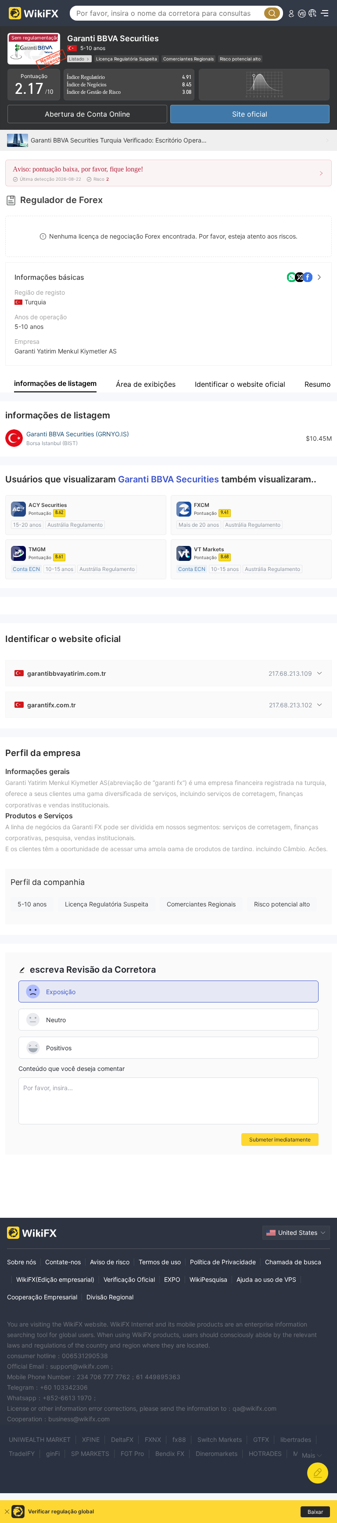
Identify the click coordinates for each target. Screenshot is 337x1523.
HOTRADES (265, 1453)
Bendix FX (169, 1453)
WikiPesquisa (208, 1279)
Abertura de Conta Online (87, 114)
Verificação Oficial (129, 1279)
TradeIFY (22, 1453)
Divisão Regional (109, 1297)
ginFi (53, 1453)
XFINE (91, 1439)
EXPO (172, 1279)
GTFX (261, 1439)
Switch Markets (219, 1439)
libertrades (295, 1439)
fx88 (179, 1439)
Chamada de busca (293, 1262)
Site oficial (249, 114)
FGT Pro (132, 1453)
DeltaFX (122, 1439)
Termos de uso (160, 1262)
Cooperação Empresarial (42, 1297)
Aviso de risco (109, 1262)
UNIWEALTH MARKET (40, 1439)
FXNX (153, 1439)
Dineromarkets (216, 1453)
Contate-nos (63, 1262)
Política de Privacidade (223, 1262)
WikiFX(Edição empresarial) (55, 1279)
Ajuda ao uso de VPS (266, 1279)
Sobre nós (21, 1262)
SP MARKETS (90, 1453)
